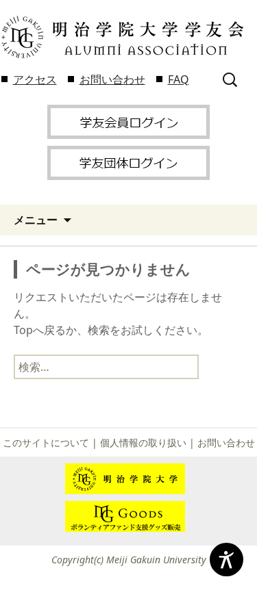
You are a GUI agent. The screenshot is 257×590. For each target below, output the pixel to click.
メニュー (36, 220)
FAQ (178, 79)
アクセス (35, 79)
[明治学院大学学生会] (121, 37)
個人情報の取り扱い (143, 442)
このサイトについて (46, 442)
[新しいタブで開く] (128, 120)
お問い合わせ (112, 79)
